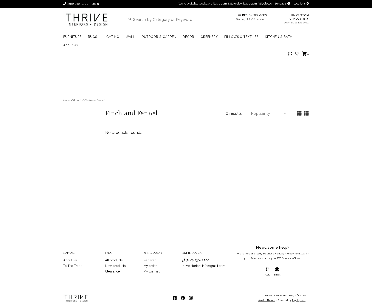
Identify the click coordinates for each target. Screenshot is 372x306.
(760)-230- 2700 (197, 260)
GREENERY (209, 36)
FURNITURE (72, 36)
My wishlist (152, 271)
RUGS (92, 36)
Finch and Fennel (94, 100)
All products (114, 260)
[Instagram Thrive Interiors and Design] (191, 298)
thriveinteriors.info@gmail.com (203, 266)
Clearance (112, 271)
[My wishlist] (297, 54)
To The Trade (72, 266)
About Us (70, 45)
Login (95, 3)
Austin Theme (266, 300)
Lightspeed (298, 300)
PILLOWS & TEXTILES (241, 36)
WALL (130, 36)
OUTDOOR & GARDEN (158, 36)
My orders (151, 266)
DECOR (188, 36)
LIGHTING (111, 36)
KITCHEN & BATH (278, 36)
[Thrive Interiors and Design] (91, 19)
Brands (77, 100)
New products (115, 266)
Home (66, 100)
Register (150, 260)
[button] (290, 54)
